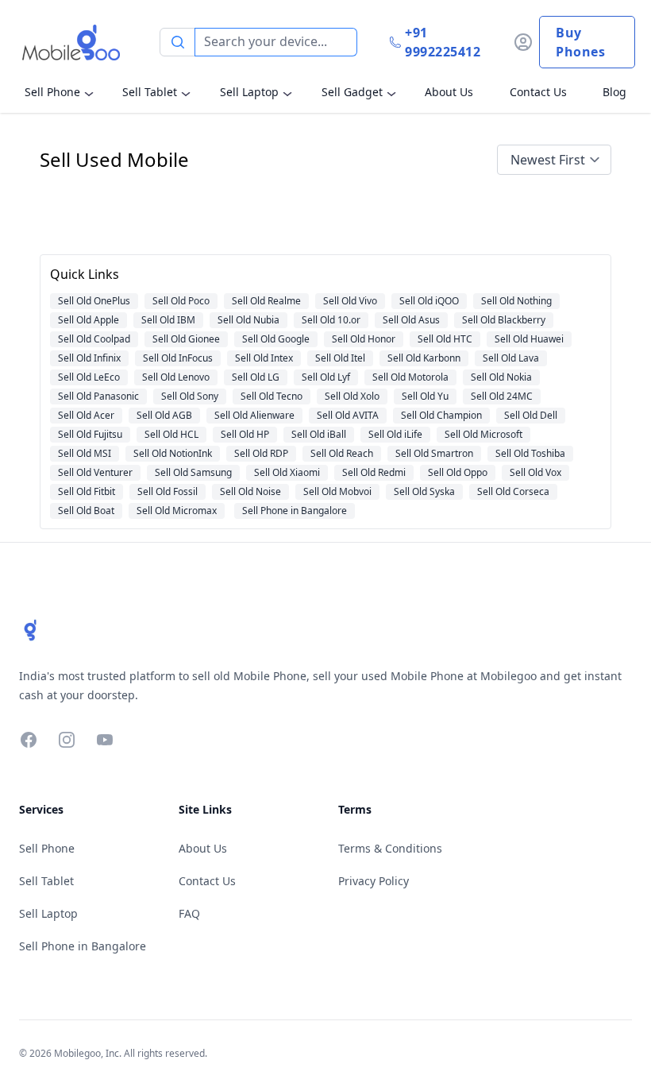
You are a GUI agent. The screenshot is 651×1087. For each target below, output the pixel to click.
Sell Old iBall (318, 434)
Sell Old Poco (181, 301)
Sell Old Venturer (95, 472)
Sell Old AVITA (348, 415)
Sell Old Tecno (271, 396)
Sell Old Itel (340, 358)
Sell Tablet (149, 91)
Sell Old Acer (86, 415)
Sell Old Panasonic (98, 396)
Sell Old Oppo (457, 472)
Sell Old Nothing (516, 301)
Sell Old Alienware (254, 415)
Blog (614, 91)
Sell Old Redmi (374, 472)
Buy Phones (580, 42)
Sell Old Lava (511, 358)
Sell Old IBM (168, 320)
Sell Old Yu (425, 396)
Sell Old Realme (266, 301)
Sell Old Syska (424, 491)
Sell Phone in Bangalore (294, 510)
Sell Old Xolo (352, 396)
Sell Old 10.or (331, 320)
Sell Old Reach (341, 453)
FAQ (189, 913)
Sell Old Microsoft (483, 434)
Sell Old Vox (535, 472)
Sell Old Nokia (501, 377)
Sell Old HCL (171, 434)
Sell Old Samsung (193, 472)
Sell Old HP (245, 434)
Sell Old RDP (261, 453)
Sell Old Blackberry (503, 320)
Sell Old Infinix (89, 358)
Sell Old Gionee (186, 339)
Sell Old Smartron (434, 453)
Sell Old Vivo (350, 301)
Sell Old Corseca (513, 491)
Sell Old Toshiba (530, 453)
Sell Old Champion (441, 415)
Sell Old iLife (395, 434)
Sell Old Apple (88, 320)
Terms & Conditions (390, 848)
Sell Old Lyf (326, 377)
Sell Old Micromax (177, 510)
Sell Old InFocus (178, 358)
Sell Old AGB (164, 415)
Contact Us (538, 91)
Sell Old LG (255, 377)
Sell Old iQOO (429, 301)
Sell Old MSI (84, 453)
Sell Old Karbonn (423, 358)
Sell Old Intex (264, 358)
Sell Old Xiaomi (287, 472)
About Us (449, 91)
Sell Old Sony (189, 396)
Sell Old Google (276, 339)
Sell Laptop (249, 91)
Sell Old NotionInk (172, 453)
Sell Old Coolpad (94, 339)
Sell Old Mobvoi (337, 491)
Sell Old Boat (86, 510)
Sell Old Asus (411, 320)
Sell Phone (52, 91)
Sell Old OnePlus (94, 301)
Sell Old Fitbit (86, 491)
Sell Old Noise (250, 491)
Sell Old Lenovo (176, 377)
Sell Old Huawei (529, 339)
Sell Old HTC (445, 339)
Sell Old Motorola (410, 377)
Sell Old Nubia (248, 320)
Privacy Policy (373, 880)
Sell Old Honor (363, 339)
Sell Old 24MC (502, 396)
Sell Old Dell (530, 415)
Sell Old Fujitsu (90, 434)
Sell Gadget (352, 91)
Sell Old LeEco (89, 377)
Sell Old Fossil (167, 491)
